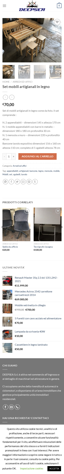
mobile (56, 171)
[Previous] (8, 40)
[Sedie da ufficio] (16, 224)
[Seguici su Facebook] (5, 407)
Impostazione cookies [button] (31, 468)
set (10, 174)
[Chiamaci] (17, 407)
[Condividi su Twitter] (17, 181)
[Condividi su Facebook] (11, 181)
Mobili (5, 174)
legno (40, 171)
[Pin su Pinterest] (29, 181)
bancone (33, 171)
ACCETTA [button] (54, 468)
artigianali (24, 171)
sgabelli (16, 174)
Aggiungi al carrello (37, 156)
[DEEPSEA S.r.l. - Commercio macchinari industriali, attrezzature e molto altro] (32, 5)
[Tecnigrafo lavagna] (48, 224)
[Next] (56, 40)
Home (6, 81)
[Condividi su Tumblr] (35, 181)
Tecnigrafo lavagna (43, 246)
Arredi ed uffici (22, 81)
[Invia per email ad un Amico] (23, 181)
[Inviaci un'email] (11, 407)
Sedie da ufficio (10, 246)
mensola (48, 171)
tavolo (24, 174)
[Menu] (4, 6)
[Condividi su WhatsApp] (5, 181)
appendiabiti (12, 171)
